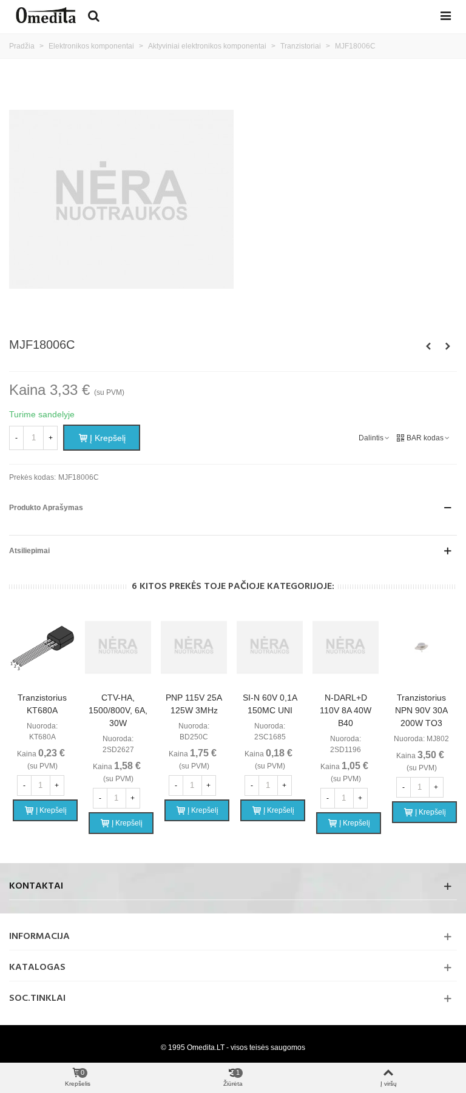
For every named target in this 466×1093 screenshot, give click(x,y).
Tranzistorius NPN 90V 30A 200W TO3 (421, 710)
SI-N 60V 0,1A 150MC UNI (270, 704)
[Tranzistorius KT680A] (42, 647)
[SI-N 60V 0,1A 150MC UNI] (270, 647)
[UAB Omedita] (45, 15)
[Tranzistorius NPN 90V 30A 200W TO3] (421, 647)
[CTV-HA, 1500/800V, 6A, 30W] (118, 647)
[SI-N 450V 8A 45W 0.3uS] (448, 346)
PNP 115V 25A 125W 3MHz (194, 704)
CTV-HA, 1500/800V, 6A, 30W (118, 710)
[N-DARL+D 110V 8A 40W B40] (345, 647)
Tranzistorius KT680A (42, 704)
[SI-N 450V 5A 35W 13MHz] (428, 346)
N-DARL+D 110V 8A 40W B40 (345, 710)
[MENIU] (445, 15)
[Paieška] (93, 15)
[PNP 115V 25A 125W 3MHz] (194, 647)
